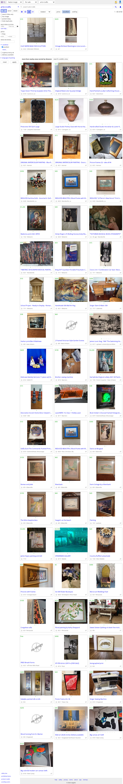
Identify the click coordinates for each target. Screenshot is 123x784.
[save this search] (120, 7)
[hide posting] (51, 49)
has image (5, 16)
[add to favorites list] (22, 49)
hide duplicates (7, 21)
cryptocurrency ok (8, 52)
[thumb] (25, 11)
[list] (22, 11)
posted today (6, 19)
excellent (6, 47)
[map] (33, 11)
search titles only (7, 14)
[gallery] (29, 11)
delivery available (8, 55)
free (3, 34)
